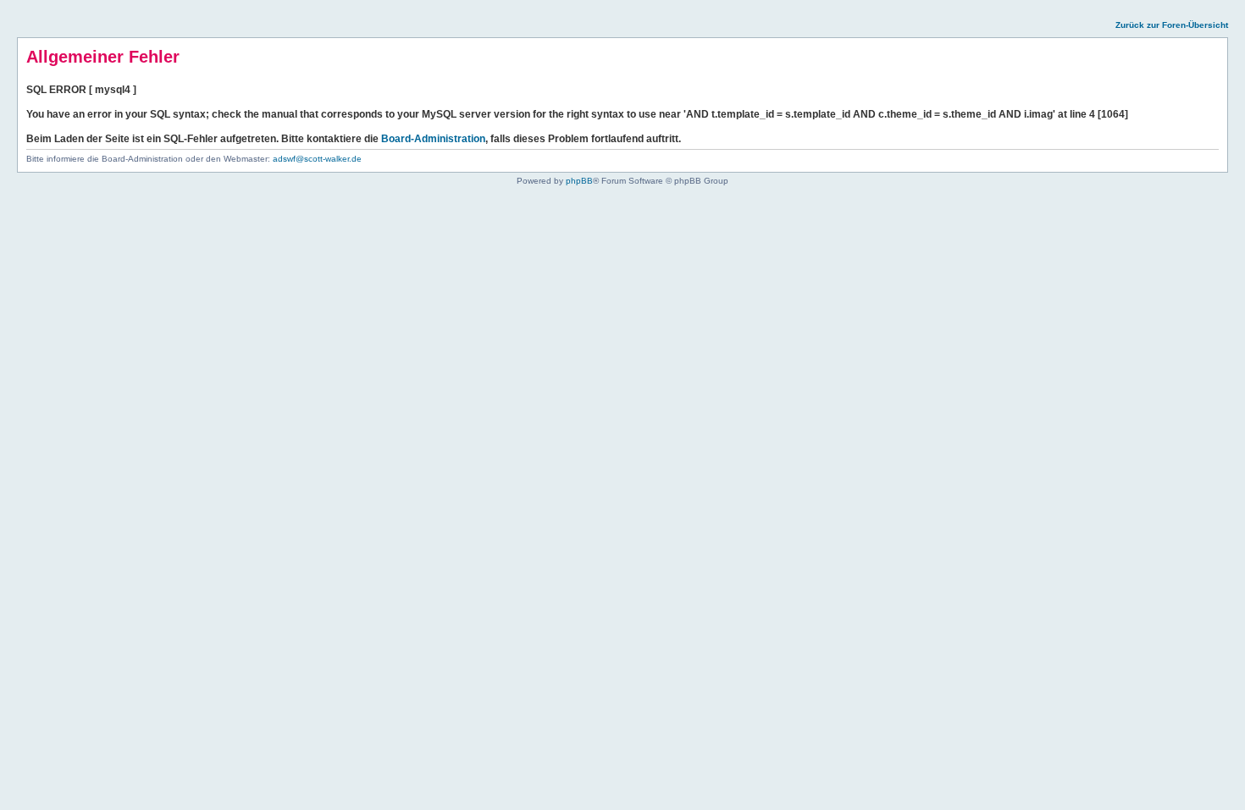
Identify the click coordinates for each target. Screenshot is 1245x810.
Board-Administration (433, 139)
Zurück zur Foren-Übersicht (1171, 25)
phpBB (579, 180)
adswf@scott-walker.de (317, 158)
